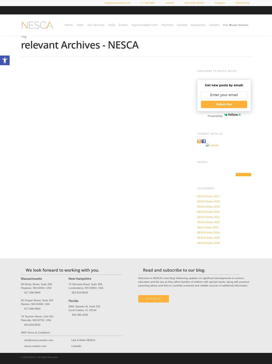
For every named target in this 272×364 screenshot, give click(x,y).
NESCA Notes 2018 (208, 201)
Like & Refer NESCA (194, 3)
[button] (5, 60)
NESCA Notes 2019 (208, 206)
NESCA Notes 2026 (208, 242)
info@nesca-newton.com (117, 3)
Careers (214, 25)
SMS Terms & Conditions (35, 332)
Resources (198, 25)
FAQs (111, 25)
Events (123, 25)
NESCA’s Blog (242, 3)
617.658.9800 (32, 292)
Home (69, 25)
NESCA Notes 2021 (208, 217)
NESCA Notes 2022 (208, 222)
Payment (167, 25)
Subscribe (224, 104)
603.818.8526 (32, 324)
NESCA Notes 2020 (208, 211)
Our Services (96, 25)
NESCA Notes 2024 (208, 232)
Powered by (215, 115)
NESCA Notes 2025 (208, 237)
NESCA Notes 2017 (208, 196)
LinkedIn (169, 3)
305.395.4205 (80, 314)
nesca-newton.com (35, 345)
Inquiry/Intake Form (145, 25)
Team (80, 25)
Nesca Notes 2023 (208, 227)
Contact (182, 25)
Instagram (219, 3)
